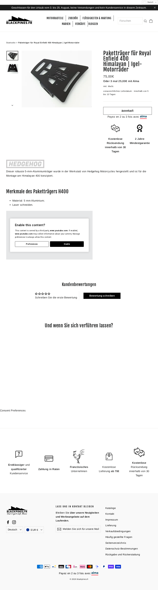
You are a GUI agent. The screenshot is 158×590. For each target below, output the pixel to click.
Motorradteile (55, 18)
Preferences (32, 244)
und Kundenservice (19, 469)
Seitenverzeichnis (115, 543)
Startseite (10, 42)
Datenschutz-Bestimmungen (121, 548)
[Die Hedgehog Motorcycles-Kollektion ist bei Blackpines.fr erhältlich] (25, 167)
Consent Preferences (13, 410)
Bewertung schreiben (102, 295)
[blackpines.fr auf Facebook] (8, 522)
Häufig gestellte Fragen (118, 537)
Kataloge (110, 508)
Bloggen (93, 24)
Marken (66, 24)
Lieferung (110, 525)
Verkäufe (80, 24)
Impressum (111, 519)
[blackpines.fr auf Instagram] (14, 522)
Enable (67, 244)
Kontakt (109, 513)
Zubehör (73, 18)
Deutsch (12, 529)
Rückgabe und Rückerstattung (122, 554)
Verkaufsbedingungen (118, 531)
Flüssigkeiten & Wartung (97, 18)
